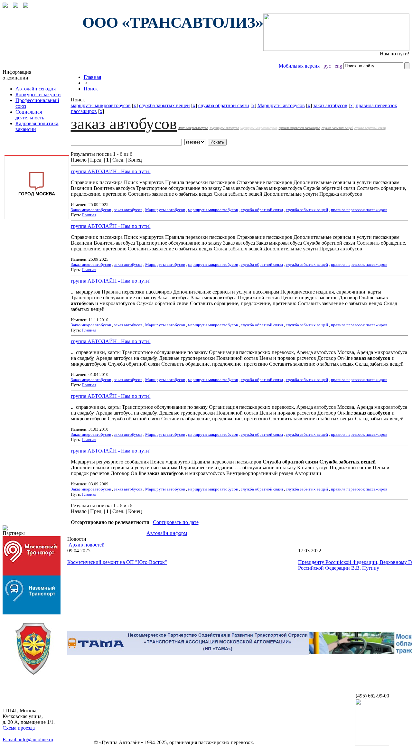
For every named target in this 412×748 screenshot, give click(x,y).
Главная (92, 77)
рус (327, 66)
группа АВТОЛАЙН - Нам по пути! (111, 171)
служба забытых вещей (164, 105)
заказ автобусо (330, 105)
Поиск (91, 88)
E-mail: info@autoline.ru (28, 739)
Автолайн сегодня (35, 88)
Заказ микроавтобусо (193, 128)
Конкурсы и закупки (38, 94)
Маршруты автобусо (281, 105)
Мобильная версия (299, 66)
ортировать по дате (176, 522)
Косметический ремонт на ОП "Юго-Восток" (117, 562)
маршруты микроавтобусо (101, 105)
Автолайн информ (166, 533)
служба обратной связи (223, 105)
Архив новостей (87, 544)
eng (338, 66)
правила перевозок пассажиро (299, 128)
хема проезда (19, 728)
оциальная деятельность (29, 114)
